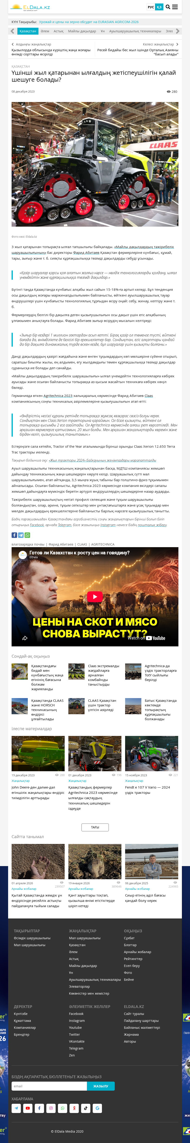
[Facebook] (14, 535)
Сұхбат (129, 938)
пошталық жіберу (152, 524)
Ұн (103, 31)
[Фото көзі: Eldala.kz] (95, 164)
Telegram (64, 524)
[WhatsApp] (27, 535)
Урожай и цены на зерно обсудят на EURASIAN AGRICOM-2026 (89, 22)
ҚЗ (159, 7)
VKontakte (77, 1041)
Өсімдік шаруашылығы (32, 938)
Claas (149, 395)
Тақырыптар (27, 930)
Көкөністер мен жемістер (89, 993)
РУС (151, 7)
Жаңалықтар (21, 781)
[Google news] (97, 1108)
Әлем (45, 31)
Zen (72, 1055)
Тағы (95, 827)
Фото (128, 972)
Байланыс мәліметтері (142, 1027)
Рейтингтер (133, 959)
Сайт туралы (134, 1013)
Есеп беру (132, 965)
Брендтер (21, 1034)
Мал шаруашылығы (29, 945)
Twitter (74, 1034)
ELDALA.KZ (134, 1006)
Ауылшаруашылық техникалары (135, 31)
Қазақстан (28, 31)
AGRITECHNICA (102, 544)
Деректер (23, 1006)
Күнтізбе (21, 1013)
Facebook (37, 524)
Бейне (129, 979)
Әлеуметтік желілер (89, 1006)
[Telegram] (21, 535)
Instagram (108, 524)
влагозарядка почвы (28, 544)
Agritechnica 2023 (58, 395)
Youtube (75, 1027)
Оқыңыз (133, 930)
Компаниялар (25, 1027)
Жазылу (100, 1086)
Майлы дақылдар (82, 31)
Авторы (130, 1041)
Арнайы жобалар (24, 889)
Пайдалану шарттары (141, 1020)
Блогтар (130, 945)
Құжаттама (22, 1020)
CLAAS (82, 544)
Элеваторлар (79, 986)
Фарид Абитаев (86, 252)
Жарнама (131, 1034)
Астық (58, 31)
